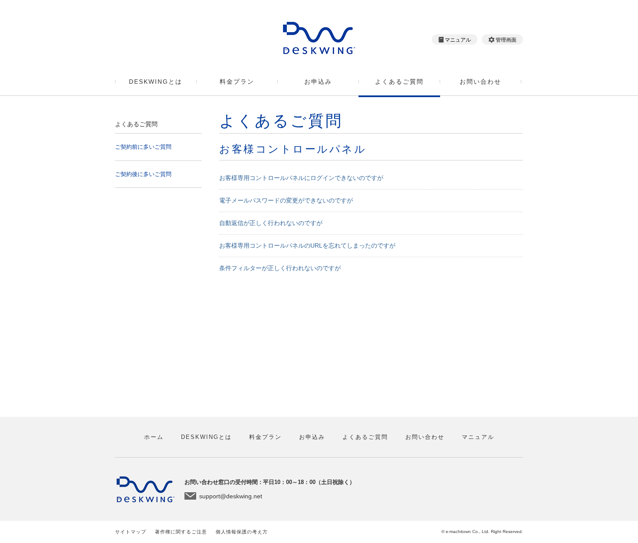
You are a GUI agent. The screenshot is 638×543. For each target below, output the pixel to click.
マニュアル (458, 40)
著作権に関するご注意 (181, 531)
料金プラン (237, 81)
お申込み (318, 81)
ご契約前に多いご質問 (143, 147)
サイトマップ (130, 531)
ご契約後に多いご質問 (143, 174)
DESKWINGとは (155, 81)
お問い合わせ (480, 81)
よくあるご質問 (399, 81)
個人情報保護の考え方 (242, 531)
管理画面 (506, 40)
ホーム (154, 437)
